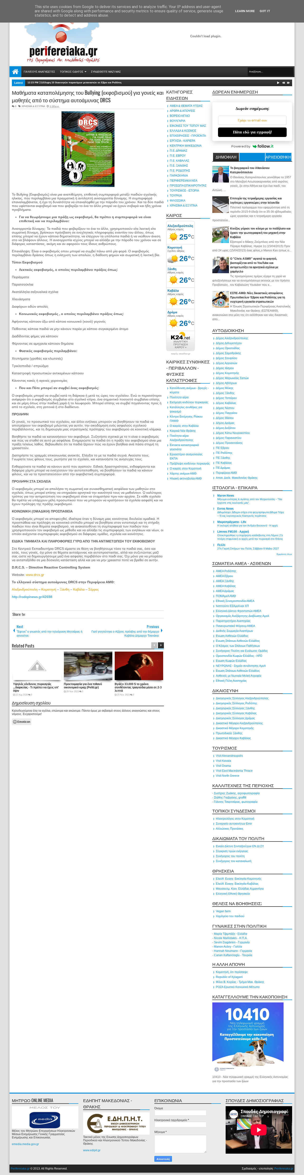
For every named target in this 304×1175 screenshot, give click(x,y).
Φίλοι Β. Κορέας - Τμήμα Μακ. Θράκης (240, 982)
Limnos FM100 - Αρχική (233, 531)
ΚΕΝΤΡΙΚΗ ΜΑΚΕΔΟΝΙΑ (186, 145)
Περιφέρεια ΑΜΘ (226, 473)
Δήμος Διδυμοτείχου (229, 343)
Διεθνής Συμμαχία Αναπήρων (234, 631)
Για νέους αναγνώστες (39, 71)
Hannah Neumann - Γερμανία (233, 951)
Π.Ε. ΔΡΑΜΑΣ (178, 150)
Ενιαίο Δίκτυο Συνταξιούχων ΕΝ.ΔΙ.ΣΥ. (240, 846)
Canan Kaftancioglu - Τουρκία (233, 955)
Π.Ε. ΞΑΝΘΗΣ (179, 165)
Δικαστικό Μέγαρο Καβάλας (233, 738)
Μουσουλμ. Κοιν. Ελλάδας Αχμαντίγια (240, 888)
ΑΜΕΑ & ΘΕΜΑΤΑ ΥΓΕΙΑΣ (186, 106)
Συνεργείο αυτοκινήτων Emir (234, 823)
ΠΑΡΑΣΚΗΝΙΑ (179, 175)
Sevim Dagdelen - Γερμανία (232, 942)
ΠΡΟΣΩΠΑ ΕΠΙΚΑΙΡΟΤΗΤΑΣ (188, 185)
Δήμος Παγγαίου (226, 413)
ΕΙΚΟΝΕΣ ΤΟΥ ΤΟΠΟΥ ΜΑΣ (188, 125)
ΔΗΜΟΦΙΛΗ (226, 157)
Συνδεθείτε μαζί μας (106, 71)
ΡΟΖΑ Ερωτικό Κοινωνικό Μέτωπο (238, 987)
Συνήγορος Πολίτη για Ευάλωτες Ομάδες (242, 651)
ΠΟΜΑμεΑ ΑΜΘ (226, 596)
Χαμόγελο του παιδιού (230, 916)
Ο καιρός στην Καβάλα (184, 426)
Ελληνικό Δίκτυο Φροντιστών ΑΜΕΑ (238, 611)
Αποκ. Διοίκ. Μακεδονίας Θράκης (237, 477)
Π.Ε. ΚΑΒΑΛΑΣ (179, 160)
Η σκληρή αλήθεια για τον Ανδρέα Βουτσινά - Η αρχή (247, 525)
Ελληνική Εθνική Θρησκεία (233, 893)
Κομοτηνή (48, 589)
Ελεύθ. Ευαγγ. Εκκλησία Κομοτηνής (238, 878)
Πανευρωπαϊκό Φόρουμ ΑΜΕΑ (235, 626)
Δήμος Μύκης (224, 388)
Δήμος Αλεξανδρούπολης (232, 338)
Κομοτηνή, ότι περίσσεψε (232, 972)
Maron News (225, 495)
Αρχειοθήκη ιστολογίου (278, 157)
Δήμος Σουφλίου (226, 358)
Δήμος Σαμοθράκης (228, 353)
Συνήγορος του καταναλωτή (234, 861)
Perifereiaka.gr (20, 1168)
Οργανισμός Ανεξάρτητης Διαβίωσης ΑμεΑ (242, 616)
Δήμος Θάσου (225, 418)
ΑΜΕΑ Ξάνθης (225, 581)
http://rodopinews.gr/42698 (32, 597)
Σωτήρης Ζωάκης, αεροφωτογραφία (237, 793)
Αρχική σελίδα (15, 71)
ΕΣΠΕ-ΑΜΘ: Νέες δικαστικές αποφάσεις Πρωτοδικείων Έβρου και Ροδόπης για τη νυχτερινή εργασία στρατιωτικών (257, 297)
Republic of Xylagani (229, 977)
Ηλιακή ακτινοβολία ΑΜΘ (186, 478)
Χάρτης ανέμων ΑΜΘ (183, 473)
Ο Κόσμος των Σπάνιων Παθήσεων (238, 646)
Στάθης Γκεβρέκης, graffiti (230, 797)
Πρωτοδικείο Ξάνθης (229, 733)
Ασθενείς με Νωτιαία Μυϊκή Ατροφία (238, 675)
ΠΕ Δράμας (223, 468)
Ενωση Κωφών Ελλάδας (231, 661)
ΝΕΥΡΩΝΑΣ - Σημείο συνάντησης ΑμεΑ (241, 665)
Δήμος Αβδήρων (226, 383)
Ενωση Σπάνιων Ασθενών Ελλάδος (238, 641)
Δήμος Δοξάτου (226, 428)
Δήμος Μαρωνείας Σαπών (232, 378)
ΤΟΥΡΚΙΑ (176, 195)
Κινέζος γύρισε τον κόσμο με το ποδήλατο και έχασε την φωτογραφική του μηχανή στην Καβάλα (260, 233)
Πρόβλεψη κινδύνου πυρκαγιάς (190, 463)
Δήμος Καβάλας (226, 403)
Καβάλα (79, 589)
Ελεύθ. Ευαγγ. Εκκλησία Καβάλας (237, 883)
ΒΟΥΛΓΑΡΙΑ (177, 120)
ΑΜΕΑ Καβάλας (226, 586)
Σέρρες (93, 589)
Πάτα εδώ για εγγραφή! (252, 132)
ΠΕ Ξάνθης (223, 458)
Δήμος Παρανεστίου (229, 438)
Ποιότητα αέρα (179, 397)
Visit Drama (223, 765)
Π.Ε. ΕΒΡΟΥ (178, 155)
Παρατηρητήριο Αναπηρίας (233, 621)
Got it (265, 11)
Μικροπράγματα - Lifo (231, 522)
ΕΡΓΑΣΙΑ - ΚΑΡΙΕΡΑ (182, 140)
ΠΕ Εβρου (222, 448)
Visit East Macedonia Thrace (234, 770)
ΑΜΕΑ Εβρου (224, 576)
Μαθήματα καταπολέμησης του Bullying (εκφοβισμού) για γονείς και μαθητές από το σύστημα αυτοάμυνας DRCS (88, 96)
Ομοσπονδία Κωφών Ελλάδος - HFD (239, 656)
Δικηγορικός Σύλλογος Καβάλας (236, 713)
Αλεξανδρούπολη (25, 589)
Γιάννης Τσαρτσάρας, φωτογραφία (235, 802)
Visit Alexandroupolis (229, 755)
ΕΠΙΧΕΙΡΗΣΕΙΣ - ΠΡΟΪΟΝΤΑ (188, 135)
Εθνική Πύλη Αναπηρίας (231, 680)
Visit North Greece (227, 775)
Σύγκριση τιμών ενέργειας (232, 851)
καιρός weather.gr (180, 353)
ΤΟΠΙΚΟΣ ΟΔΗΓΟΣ (71, 71)
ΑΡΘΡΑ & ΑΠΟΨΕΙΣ (182, 111)
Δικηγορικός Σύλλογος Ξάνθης (235, 708)
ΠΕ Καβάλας (224, 463)
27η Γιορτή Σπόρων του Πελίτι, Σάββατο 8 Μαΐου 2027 (248, 548)
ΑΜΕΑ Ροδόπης (226, 571)
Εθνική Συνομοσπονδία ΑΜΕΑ (235, 601)
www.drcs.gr (35, 575)
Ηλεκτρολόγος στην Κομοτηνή (235, 818)
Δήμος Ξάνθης (225, 393)
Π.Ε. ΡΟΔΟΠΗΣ (180, 170)
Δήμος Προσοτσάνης (229, 443)
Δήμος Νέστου (225, 408)
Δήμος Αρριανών (226, 363)
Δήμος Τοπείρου (226, 398)
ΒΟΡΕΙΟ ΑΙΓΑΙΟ (180, 116)
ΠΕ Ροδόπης (224, 453)
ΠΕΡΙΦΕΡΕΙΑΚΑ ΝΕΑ (183, 180)
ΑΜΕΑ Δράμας (225, 591)
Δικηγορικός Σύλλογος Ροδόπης (236, 703)
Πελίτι (221, 545)
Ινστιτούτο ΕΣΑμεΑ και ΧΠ (232, 606)
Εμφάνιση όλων (284, 554)
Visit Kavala (223, 760)
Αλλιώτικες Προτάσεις (229, 828)
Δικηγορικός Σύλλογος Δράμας (235, 718)
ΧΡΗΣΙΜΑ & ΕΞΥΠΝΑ (33, 106)
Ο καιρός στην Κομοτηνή (185, 468)
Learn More (245, 11)
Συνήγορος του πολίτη (230, 856)
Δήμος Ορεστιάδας (228, 348)
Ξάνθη (64, 589)
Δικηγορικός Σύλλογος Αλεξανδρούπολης (242, 698)
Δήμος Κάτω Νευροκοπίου (233, 433)
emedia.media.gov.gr (25, 1144)
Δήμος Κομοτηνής (227, 373)
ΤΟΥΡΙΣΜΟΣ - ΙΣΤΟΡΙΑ (184, 190)
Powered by (240, 146)
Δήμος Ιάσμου (225, 368)
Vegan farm (223, 911)
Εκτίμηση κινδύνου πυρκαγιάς (189, 402)
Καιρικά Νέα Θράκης (183, 430)
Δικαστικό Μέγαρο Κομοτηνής (235, 728)
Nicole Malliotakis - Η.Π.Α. (230, 938)
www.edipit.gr (91, 1150)
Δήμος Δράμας (225, 423)
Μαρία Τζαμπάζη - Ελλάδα (230, 933)
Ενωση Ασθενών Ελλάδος (232, 636)
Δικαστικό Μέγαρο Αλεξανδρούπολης (239, 723)
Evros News (225, 508)
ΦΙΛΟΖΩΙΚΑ (177, 200)
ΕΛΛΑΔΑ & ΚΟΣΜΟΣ (183, 130)
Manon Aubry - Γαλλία (228, 946)
